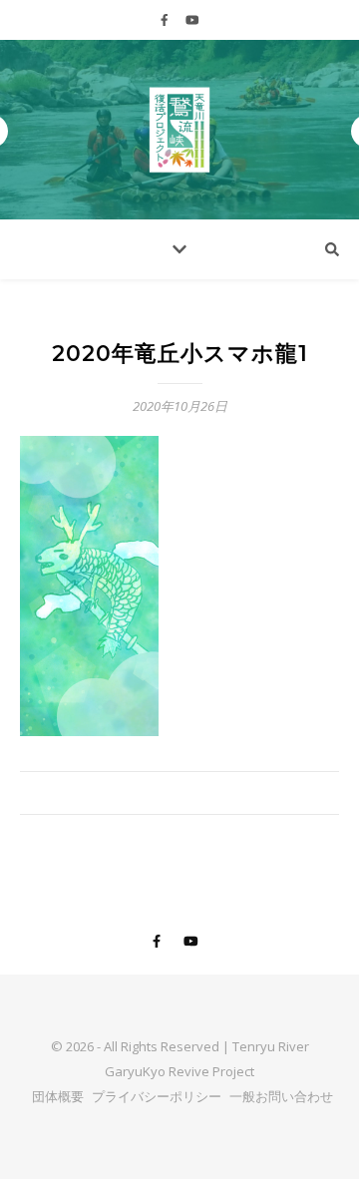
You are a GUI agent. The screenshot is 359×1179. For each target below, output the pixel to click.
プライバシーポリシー (156, 1096)
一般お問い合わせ (281, 1096)
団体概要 (58, 1096)
